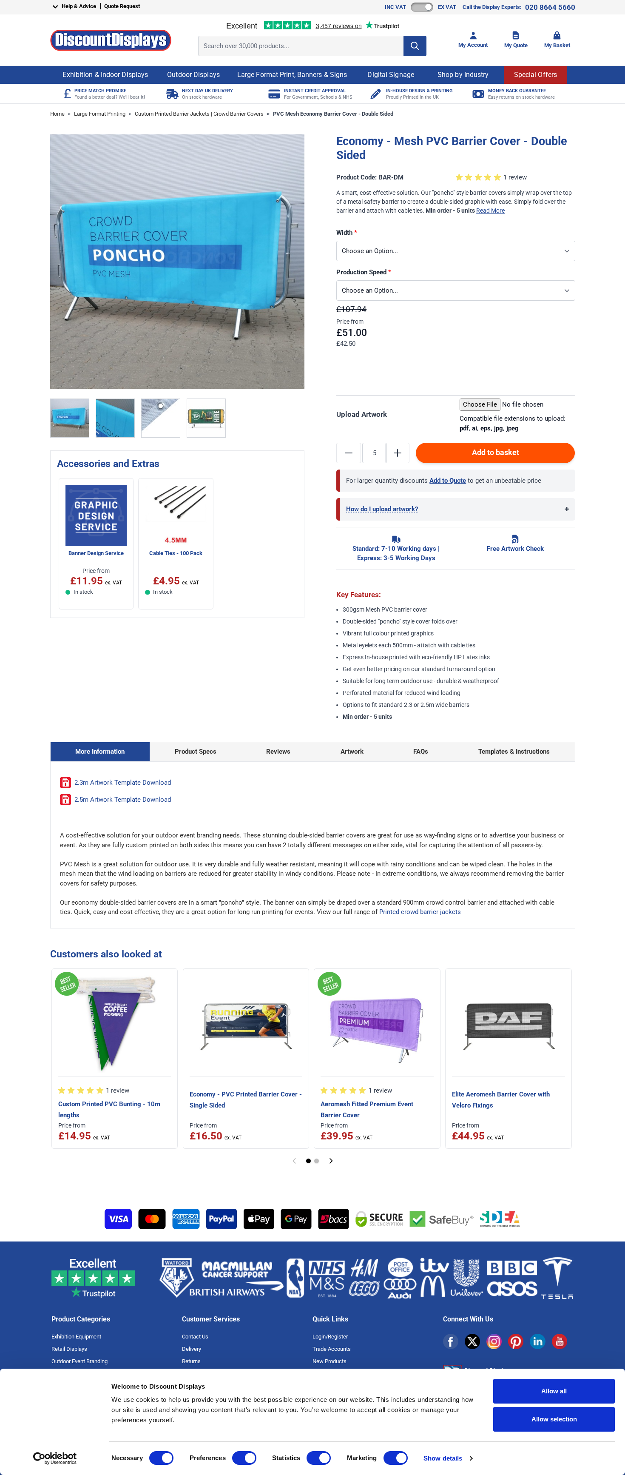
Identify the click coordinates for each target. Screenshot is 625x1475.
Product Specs (195, 751)
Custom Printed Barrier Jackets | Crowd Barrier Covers (199, 114)
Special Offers (535, 75)
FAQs (420, 751)
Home (57, 114)
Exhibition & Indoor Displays (105, 75)
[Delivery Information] (171, 93)
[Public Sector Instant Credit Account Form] (273, 93)
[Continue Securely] (331, 1161)
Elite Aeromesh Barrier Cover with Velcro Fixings (501, 1100)
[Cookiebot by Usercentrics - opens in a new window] (55, 1458)
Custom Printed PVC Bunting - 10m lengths (109, 1109)
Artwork (352, 751)
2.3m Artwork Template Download (122, 782)
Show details (442, 1458)
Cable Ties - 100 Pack (175, 553)
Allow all (554, 1391)
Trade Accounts (331, 1349)
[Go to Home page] (110, 40)
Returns (191, 1361)
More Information (100, 751)
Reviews (278, 751)
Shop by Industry (463, 75)
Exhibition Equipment (76, 1336)
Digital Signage (390, 75)
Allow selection (554, 1419)
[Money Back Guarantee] (477, 93)
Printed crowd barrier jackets (420, 912)
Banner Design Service (96, 553)
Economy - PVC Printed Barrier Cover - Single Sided (246, 1100)
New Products (329, 1361)
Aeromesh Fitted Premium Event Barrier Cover (367, 1109)
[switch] (244, 1458)
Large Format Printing (99, 114)
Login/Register (330, 1336)
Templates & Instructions (514, 751)
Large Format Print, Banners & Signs (292, 75)
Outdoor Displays (193, 75)
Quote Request (122, 6)
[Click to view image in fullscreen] (177, 261)
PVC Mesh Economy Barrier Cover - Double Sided (333, 114)
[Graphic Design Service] (375, 93)
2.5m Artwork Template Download (122, 799)
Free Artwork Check (515, 548)
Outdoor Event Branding (79, 1361)
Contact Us (195, 1336)
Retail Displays (69, 1349)
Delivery (191, 1349)
